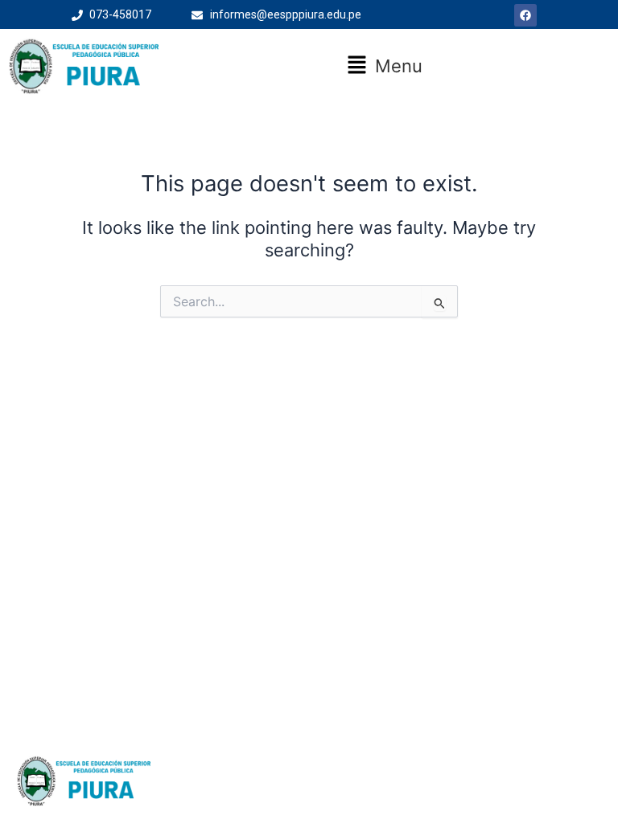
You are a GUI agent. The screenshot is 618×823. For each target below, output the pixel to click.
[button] (384, 65)
